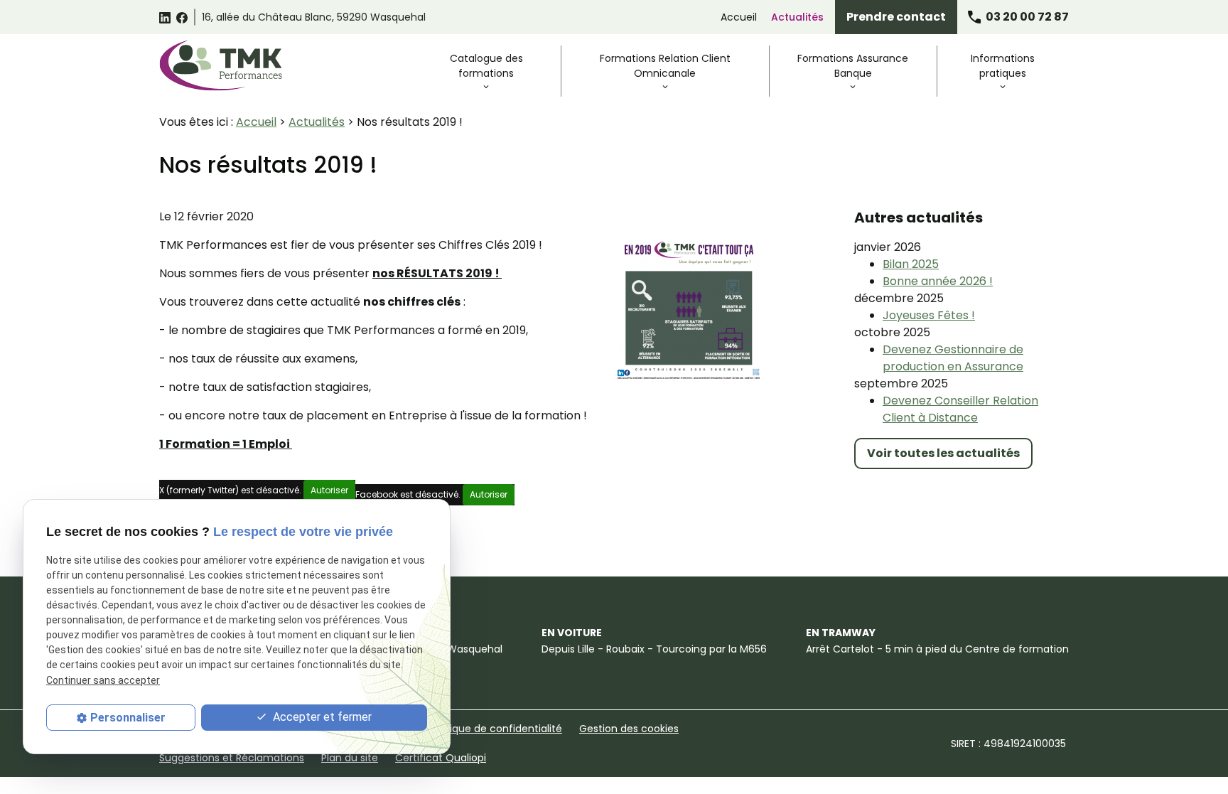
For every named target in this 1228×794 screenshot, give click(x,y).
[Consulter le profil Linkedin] (165, 17)
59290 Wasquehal (314, 17)
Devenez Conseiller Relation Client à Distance (960, 409)
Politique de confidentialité (495, 728)
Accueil (739, 17)
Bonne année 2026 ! (938, 281)
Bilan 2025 (911, 264)
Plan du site (349, 758)
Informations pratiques (1003, 65)
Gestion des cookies (629, 728)
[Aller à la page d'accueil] (220, 65)
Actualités (797, 17)
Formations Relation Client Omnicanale (665, 65)
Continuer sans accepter (103, 680)
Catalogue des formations (486, 65)
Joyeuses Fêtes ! (929, 315)
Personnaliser (128, 717)
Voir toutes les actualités (943, 453)
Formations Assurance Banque (852, 65)
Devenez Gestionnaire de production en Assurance (953, 358)
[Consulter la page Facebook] (182, 17)
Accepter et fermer (321, 717)
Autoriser (329, 490)
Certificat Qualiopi (440, 758)
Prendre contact (896, 17)
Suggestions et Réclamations (231, 758)
